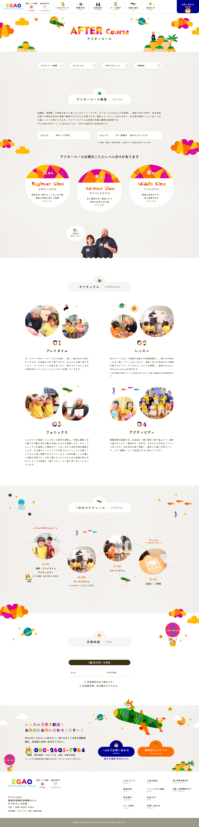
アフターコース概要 (49, 65)
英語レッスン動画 (31, 6)
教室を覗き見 (44, 7)
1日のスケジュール (112, 65)
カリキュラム (78, 65)
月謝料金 (141, 65)
